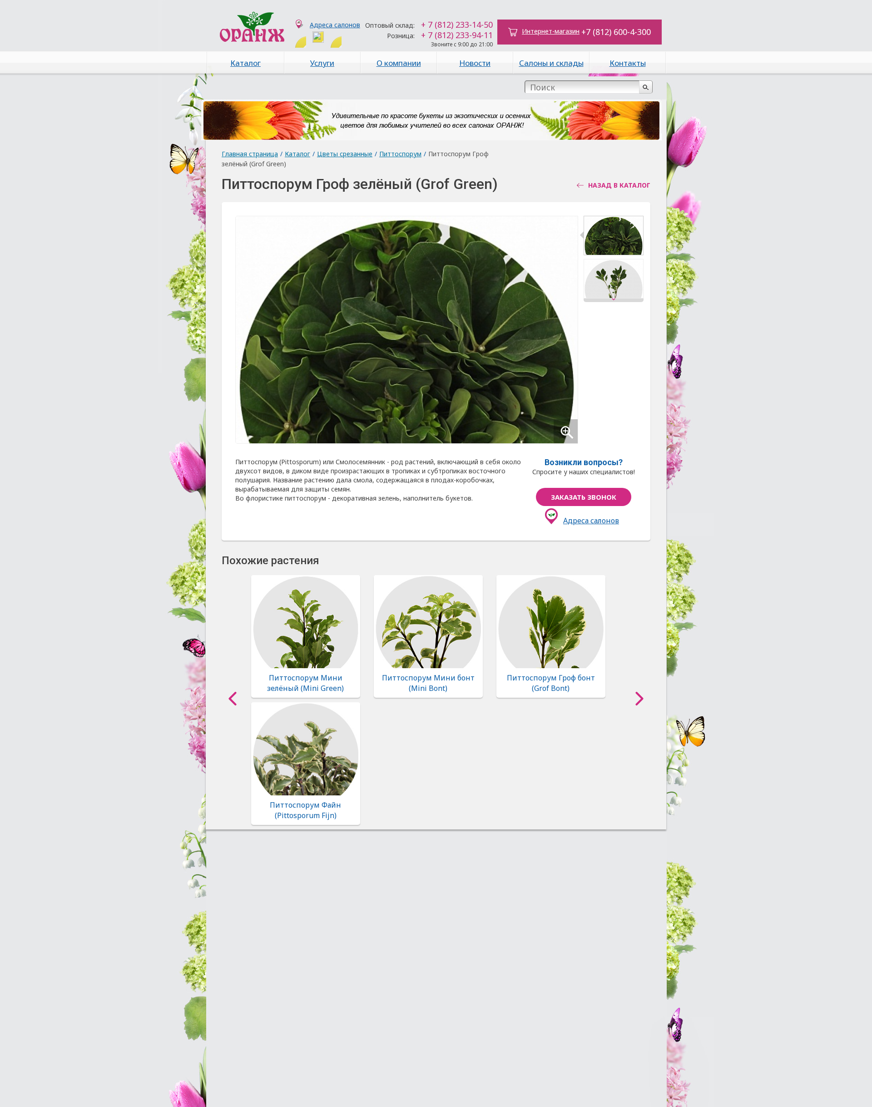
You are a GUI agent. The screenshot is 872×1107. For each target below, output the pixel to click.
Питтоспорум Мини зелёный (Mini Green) (305, 683)
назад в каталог (619, 185)
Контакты (627, 63)
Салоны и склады (551, 63)
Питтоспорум (400, 153)
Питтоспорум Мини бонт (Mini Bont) (428, 683)
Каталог (245, 63)
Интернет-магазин (551, 31)
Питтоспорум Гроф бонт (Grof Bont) (551, 683)
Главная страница (250, 153)
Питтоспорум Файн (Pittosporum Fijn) (305, 810)
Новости (474, 63)
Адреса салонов (335, 24)
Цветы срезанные (344, 153)
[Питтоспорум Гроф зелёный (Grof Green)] (614, 237)
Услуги (322, 63)
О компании (399, 63)
